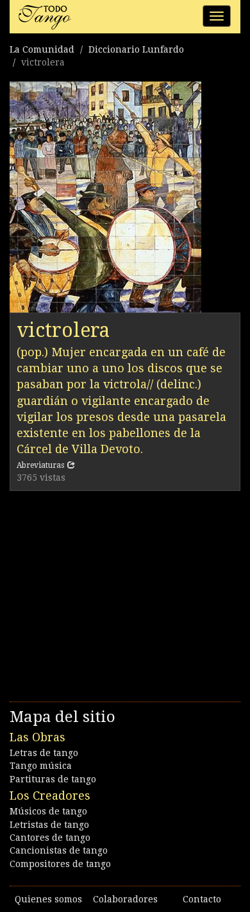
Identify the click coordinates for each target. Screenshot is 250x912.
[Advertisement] (125, 593)
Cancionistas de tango (59, 850)
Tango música (41, 766)
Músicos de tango (48, 811)
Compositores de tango (60, 864)
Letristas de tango (49, 825)
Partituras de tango (53, 779)
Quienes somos (48, 899)
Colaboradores (125, 899)
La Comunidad (42, 49)
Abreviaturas (40, 465)
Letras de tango (44, 753)
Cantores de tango (50, 837)
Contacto (202, 899)
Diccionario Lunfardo (136, 49)
